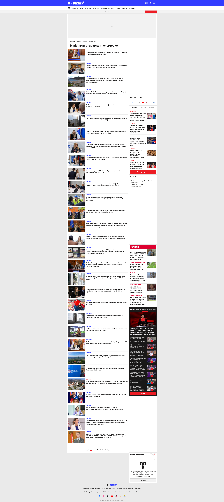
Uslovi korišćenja (135, 492)
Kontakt (93, 492)
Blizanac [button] (138, 459)
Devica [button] (150, 459)
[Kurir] (76, 3)
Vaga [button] (154, 459)
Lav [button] (146, 459)
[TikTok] (147, 102)
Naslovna (72, 41)
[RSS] (150, 102)
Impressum (99, 492)
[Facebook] (132, 102)
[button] (154, 454)
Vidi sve (143, 393)
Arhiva (116, 492)
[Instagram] (135, 102)
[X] (139, 102)
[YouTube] (143, 102)
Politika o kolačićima (108, 492)
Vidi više (143, 480)
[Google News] (154, 102)
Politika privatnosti (125, 492)
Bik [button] (134, 459)
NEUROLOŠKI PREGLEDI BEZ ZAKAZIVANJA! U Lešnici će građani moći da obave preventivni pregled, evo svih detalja (90, 12)
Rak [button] (143, 459)
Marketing (87, 492)
